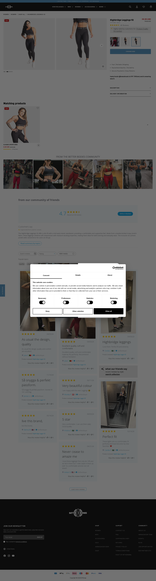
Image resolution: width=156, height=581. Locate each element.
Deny (47, 311)
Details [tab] (78, 275)
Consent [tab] (46, 275)
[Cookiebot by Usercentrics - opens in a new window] (114, 268)
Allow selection (78, 311)
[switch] (66, 302)
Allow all (108, 311)
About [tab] (110, 275)
